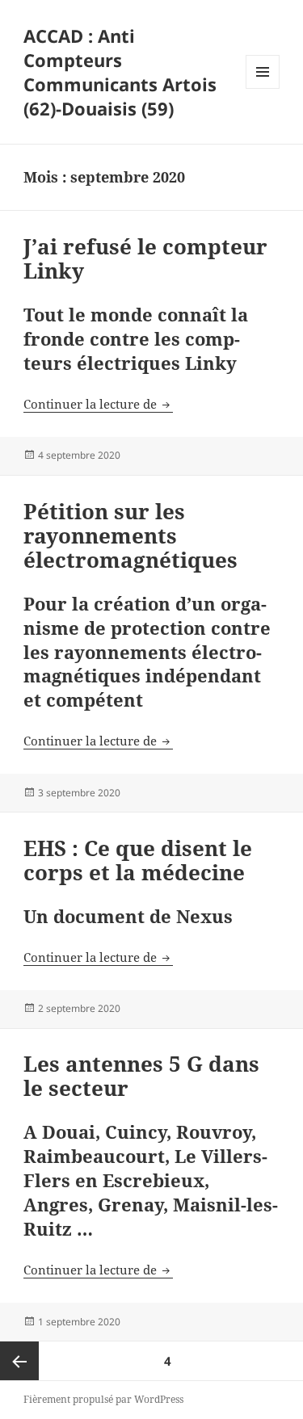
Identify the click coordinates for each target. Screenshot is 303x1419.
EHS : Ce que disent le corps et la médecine (137, 860)
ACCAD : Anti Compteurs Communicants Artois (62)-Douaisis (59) (120, 71)
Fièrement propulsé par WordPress (103, 1399)
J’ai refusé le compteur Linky (145, 258)
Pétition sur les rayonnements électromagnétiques (130, 535)
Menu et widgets (263, 88)
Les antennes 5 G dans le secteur (141, 1075)
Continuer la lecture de (98, 404)
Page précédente (19, 1360)
